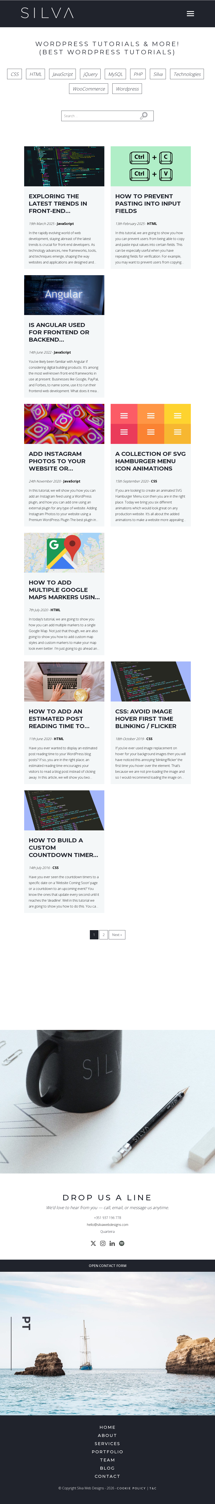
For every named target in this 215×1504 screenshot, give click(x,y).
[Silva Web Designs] (47, 17)
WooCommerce (88, 89)
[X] (93, 1243)
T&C (153, 1488)
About (107, 1435)
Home (108, 1427)
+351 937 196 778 (107, 1217)
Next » (117, 934)
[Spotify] (121, 1243)
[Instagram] (102, 1243)
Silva (158, 74)
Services (107, 1443)
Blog (107, 1468)
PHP (138, 74)
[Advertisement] (107, 992)
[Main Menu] (189, 14)
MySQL (115, 74)
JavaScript (62, 74)
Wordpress (127, 89)
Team (107, 1460)
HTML (35, 74)
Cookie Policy (131, 1488)
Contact (108, 1476)
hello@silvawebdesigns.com (107, 1224)
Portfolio (107, 1451)
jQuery (90, 74)
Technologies (187, 74)
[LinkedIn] (112, 1243)
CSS (14, 74)
